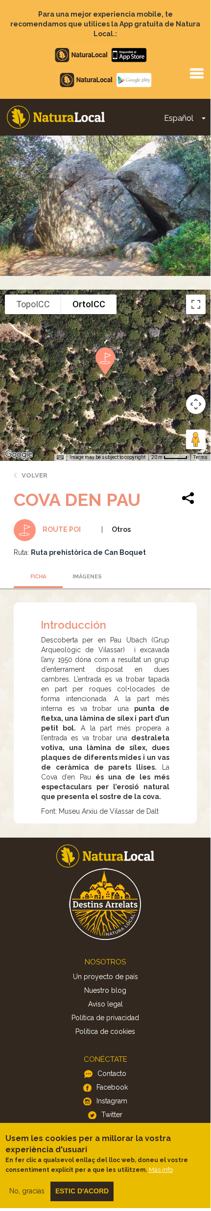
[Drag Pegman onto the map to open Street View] (196, 439)
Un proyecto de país (105, 977)
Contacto (111, 1073)
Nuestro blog (105, 990)
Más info (161, 1169)
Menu (196, 73)
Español (178, 118)
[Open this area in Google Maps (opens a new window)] (18, 454)
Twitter (111, 1115)
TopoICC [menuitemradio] (33, 304)
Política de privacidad (105, 1018)
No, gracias (27, 1191)
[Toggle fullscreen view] (196, 304)
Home (56, 117)
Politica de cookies (105, 1031)
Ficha (38, 576)
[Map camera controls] (196, 404)
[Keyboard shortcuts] (60, 457)
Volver (34, 475)
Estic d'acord (82, 1191)
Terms (200, 457)
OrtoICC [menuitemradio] (88, 304)
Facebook (112, 1087)
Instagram (111, 1101)
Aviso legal (105, 1004)
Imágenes (87, 576)
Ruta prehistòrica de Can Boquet (88, 552)
